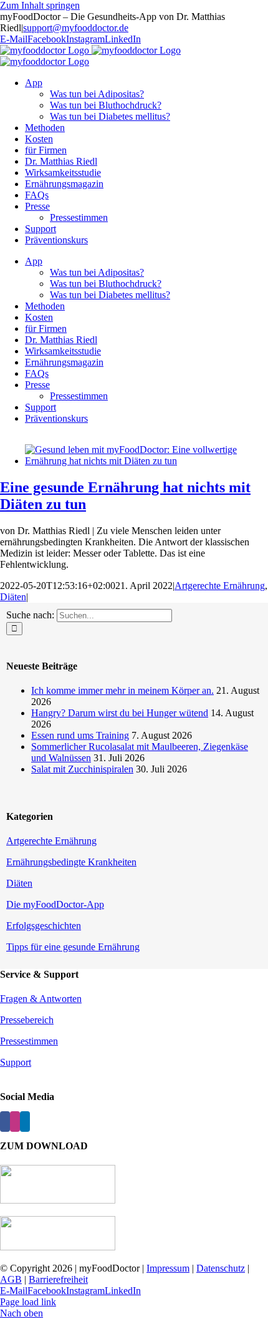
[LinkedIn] (25, 1121)
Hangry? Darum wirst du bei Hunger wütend (119, 713)
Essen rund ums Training (80, 735)
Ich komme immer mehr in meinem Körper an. (122, 690)
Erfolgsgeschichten (43, 925)
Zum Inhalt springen (40, 5)
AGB (11, 1279)
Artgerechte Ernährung (220, 585)
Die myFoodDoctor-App (55, 904)
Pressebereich (27, 1020)
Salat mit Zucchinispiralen (82, 769)
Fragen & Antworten (41, 998)
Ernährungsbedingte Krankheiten (71, 862)
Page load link (28, 1302)
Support (15, 1062)
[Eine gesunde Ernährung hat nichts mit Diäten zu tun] (146, 460)
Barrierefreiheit (58, 1279)
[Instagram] (15, 1121)
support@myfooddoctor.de (75, 27)
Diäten (13, 596)
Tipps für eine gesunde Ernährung (73, 947)
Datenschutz (220, 1268)
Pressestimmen (29, 1041)
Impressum (167, 1268)
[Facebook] (5, 1121)
